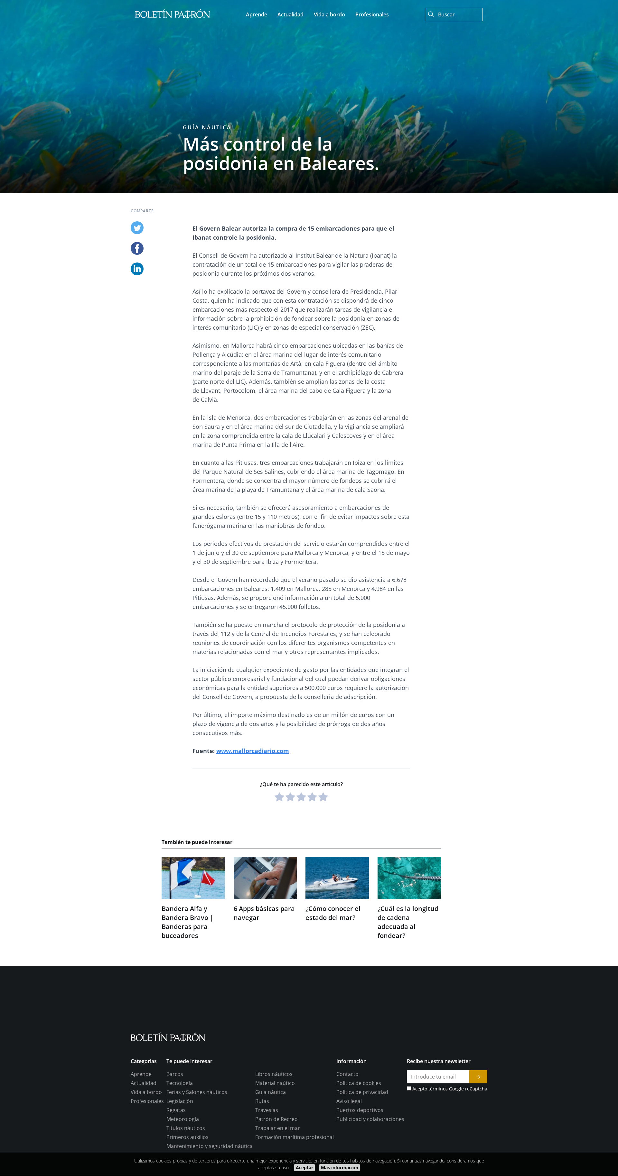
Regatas (176, 1110)
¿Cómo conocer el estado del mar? (332, 913)
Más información (339, 1167)
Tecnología (179, 1083)
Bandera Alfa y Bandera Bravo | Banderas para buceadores (187, 922)
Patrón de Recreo (276, 1119)
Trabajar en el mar (277, 1128)
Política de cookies (358, 1083)
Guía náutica (207, 127)
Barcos (174, 1074)
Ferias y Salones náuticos (196, 1092)
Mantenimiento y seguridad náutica (209, 1146)
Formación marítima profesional (294, 1137)
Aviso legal (349, 1101)
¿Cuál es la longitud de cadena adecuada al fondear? (408, 922)
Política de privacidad (362, 1092)
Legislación (179, 1101)
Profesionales (147, 1101)
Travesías (266, 1110)
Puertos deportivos (359, 1110)
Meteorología (182, 1119)
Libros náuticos (274, 1074)
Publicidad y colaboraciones (370, 1119)
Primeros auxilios (187, 1137)
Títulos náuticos (185, 1128)
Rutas (262, 1101)
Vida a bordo (146, 1092)
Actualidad (143, 1083)
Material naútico (275, 1083)
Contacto (347, 1074)
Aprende (141, 1074)
